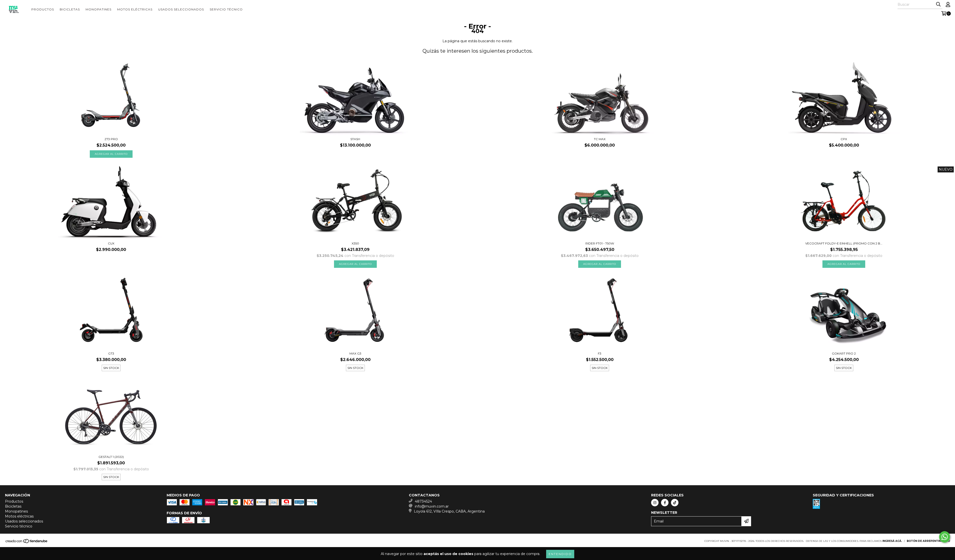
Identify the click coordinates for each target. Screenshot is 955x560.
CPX (844, 139)
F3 (599, 353)
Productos (42, 9)
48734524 (423, 501)
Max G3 (355, 353)
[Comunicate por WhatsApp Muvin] (944, 537)
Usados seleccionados (181, 9)
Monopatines (98, 9)
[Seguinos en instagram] (655, 502)
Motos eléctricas (134, 9)
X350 (355, 243)
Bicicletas (70, 9)
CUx (111, 243)
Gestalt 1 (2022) (111, 457)
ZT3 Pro (111, 139)
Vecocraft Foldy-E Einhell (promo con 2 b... (843, 243)
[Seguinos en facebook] (664, 502)
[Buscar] (938, 4)
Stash (355, 139)
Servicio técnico (226, 9)
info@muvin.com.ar (432, 506)
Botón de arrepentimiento (928, 541)
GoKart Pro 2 (844, 353)
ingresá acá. (892, 541)
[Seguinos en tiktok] (674, 502)
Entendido (560, 554)
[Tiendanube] (26, 542)
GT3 (111, 353)
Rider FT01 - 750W (599, 243)
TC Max (600, 139)
